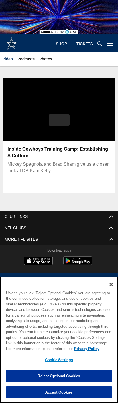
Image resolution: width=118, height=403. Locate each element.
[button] (59, 120)
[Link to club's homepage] (11, 41)
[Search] (99, 43)
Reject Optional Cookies (59, 376)
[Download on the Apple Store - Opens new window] (38, 261)
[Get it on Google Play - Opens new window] (78, 264)
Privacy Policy (37, 348)
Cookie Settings (59, 359)
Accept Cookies (59, 392)
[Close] (111, 284)
